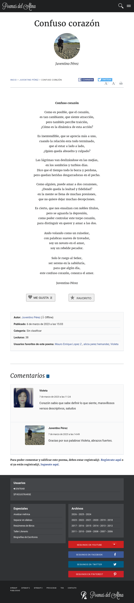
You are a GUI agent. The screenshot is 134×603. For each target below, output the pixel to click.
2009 (88, 531)
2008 (95, 531)
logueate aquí (50, 464)
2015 (88, 526)
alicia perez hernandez (96, 344)
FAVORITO (83, 298)
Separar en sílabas (23, 520)
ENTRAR (20, 489)
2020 (95, 520)
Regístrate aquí (111, 459)
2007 (103, 531)
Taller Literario (21, 531)
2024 (88, 514)
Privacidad (52, 588)
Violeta (114, 344)
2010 (81, 531)
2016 (81, 526)
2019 (103, 520)
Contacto (72, 588)
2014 (95, 526)
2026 (74, 514)
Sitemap (13, 588)
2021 (88, 520)
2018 (110, 520)
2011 (74, 531)
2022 (81, 520)
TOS (62, 588)
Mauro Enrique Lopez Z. (68, 344)
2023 (74, 520)
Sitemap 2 (25, 588)
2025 (81, 514)
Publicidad (15, 590)
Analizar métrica (22, 514)
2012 (110, 526)
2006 (110, 531)
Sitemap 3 (38, 588)
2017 (74, 526)
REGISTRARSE (23, 494)
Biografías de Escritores (26, 537)
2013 (103, 526)
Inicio (13, 80)
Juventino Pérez (29, 80)
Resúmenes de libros (24, 526)
